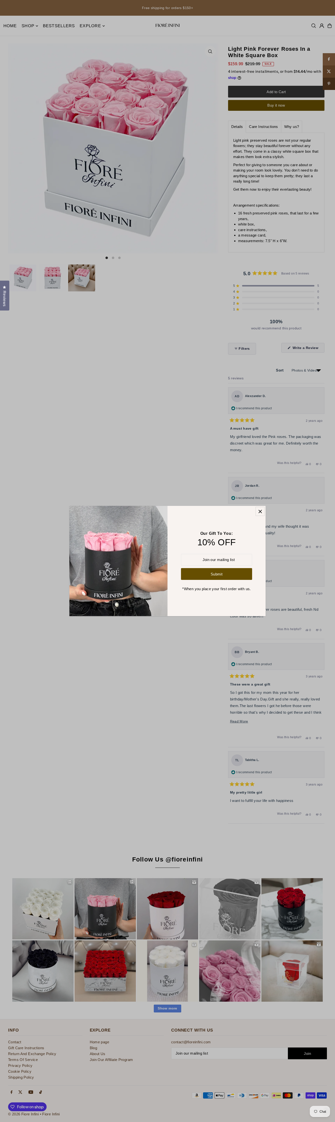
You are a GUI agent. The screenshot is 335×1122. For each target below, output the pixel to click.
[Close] (260, 511)
